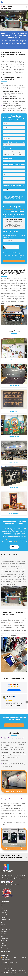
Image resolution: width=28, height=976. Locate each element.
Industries (3, 936)
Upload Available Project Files (12, 207)
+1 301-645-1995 (7, 965)
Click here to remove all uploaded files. (14, 211)
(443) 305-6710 (18, 541)
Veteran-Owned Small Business (10, 884)
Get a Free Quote (9, 539)
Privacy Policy (4, 948)
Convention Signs (14, 385)
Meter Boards (14, 487)
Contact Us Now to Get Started (14, 725)
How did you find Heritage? (11, 231)
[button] (1, 702)
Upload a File (4, 915)
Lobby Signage (14, 462)
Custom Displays (14, 513)
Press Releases (5, 934)
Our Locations (4, 917)
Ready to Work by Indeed (14, 848)
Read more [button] (9, 706)
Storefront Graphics (14, 360)
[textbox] (14, 144)
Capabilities (4, 908)
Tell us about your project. (10, 148)
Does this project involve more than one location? (14, 186)
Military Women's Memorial (12, 738)
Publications (4, 931)
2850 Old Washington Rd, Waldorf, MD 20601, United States (14, 958)
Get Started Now (5, 919)
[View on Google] (4, 697)
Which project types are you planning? (14, 142)
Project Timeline (8, 158)
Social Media (4, 938)
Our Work (3, 912)
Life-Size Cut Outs (14, 436)
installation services (10, 624)
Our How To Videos (6, 941)
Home (2, 905)
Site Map (3, 945)
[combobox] (14, 144)
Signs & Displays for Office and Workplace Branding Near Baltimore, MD (12, 857)
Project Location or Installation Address (14, 164)
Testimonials (4, 927)
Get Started (14, 546)
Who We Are (4, 910)
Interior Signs (14, 411)
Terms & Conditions (6, 929)
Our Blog (3, 943)
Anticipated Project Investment (12, 193)
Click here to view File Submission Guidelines (14, 209)
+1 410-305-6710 (8, 2)
